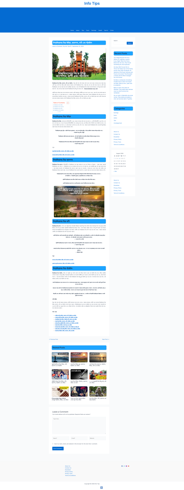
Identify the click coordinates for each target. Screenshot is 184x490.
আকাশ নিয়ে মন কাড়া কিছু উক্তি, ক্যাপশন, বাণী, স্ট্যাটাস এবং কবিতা (67, 328)
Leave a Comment (57, 46)
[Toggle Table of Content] (67, 103)
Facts (87, 30)
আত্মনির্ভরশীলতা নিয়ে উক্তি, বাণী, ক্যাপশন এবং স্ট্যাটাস (59, 364)
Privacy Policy (117, 139)
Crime (111, 30)
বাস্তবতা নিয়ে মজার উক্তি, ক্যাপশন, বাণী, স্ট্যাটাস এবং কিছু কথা (67, 327)
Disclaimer (116, 137)
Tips (83, 30)
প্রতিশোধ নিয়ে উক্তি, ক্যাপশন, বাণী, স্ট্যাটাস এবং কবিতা (65, 315)
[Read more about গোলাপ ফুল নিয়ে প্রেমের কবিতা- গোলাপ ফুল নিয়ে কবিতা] (79, 391)
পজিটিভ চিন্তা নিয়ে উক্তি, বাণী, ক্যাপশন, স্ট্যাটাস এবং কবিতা (59, 382)
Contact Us (117, 134)
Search (115, 40)
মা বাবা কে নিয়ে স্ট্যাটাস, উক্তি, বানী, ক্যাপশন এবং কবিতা (62, 259)
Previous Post (53, 339)
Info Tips (92, 3)
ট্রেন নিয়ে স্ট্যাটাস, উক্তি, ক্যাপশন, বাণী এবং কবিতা (64, 330)
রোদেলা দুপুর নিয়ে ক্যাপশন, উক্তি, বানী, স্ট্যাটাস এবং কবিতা (63, 263)
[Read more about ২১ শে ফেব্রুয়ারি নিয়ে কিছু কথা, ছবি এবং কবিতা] (97, 374)
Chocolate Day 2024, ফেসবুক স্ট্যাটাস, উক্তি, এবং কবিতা (60, 399)
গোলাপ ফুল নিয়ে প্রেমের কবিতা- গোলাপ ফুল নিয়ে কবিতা (78, 399)
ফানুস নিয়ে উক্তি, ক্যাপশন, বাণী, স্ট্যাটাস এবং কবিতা (65, 321)
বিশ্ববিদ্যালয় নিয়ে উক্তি (58, 105)
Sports (106, 30)
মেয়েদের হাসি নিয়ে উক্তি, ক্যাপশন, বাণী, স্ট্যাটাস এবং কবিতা (66, 317)
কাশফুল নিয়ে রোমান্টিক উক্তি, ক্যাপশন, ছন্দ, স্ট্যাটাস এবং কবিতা (66, 323)
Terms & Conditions (119, 144)
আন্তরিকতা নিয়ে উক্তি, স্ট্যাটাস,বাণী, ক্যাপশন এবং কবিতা (66, 319)
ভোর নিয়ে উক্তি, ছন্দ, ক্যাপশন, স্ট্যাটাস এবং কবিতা (78, 364)
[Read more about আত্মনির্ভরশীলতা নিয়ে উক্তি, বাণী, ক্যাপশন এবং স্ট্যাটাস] (60, 357)
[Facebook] (122, 466)
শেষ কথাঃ (59, 111)
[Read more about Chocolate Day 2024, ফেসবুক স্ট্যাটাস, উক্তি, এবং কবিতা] (60, 391)
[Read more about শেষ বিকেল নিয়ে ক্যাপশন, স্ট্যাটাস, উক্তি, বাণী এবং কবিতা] (97, 357)
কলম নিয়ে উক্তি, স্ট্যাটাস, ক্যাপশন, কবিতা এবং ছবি (79, 382)
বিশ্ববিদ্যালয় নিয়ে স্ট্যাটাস (59, 110)
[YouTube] (128, 466)
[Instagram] (126, 466)
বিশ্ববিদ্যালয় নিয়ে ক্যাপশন (59, 106)
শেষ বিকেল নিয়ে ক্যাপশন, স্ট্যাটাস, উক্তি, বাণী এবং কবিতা (97, 364)
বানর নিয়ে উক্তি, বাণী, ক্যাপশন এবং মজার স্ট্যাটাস (97, 399)
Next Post (105, 339)
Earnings (93, 30)
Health (100, 30)
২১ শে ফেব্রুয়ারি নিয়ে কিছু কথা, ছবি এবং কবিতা (97, 382)
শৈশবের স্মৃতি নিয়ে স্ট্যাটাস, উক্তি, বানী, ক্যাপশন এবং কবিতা (63, 154)
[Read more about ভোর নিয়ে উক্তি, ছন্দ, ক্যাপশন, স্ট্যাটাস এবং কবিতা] (79, 357)
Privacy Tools (117, 142)
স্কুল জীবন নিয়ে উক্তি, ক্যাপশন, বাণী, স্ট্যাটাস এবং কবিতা (63, 151)
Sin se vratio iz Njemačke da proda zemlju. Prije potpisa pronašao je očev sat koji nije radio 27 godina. (123, 97)
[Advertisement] (92, 17)
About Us (116, 131)
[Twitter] (124, 466)
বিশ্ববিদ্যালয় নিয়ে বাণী (58, 108)
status (77, 30)
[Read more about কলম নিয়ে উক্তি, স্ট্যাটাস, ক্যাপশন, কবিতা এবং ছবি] (79, 374)
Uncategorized (118, 123)
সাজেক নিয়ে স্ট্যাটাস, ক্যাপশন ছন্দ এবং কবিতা (63, 325)
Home (72, 30)
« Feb (115, 171)
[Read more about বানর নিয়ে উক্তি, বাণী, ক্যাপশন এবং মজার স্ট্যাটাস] (97, 391)
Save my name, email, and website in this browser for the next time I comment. (75, 444)
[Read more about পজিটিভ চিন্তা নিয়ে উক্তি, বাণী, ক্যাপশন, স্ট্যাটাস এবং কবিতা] (60, 374)
